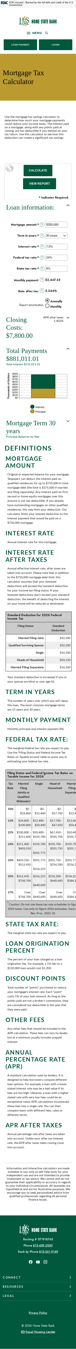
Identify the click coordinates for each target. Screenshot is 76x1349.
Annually (56, 301)
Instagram (45, 1262)
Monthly (55, 306)
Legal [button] (8, 1296)
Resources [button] (13, 1287)
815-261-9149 (48, 1252)
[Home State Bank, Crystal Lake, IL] (38, 21)
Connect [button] (12, 1277)
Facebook (30, 1262)
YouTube (38, 1262)
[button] (38, 207)
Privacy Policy (38, 1313)
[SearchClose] (46, 33)
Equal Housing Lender (40, 1332)
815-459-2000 (43, 1245)
